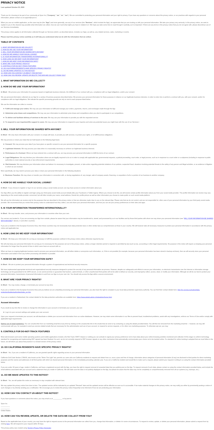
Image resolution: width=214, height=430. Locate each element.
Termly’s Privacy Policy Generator (39, 428)
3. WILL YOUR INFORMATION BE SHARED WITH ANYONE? (22, 52)
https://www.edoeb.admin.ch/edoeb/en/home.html (94, 297)
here (8, 424)
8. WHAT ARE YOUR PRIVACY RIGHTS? (15, 63)
